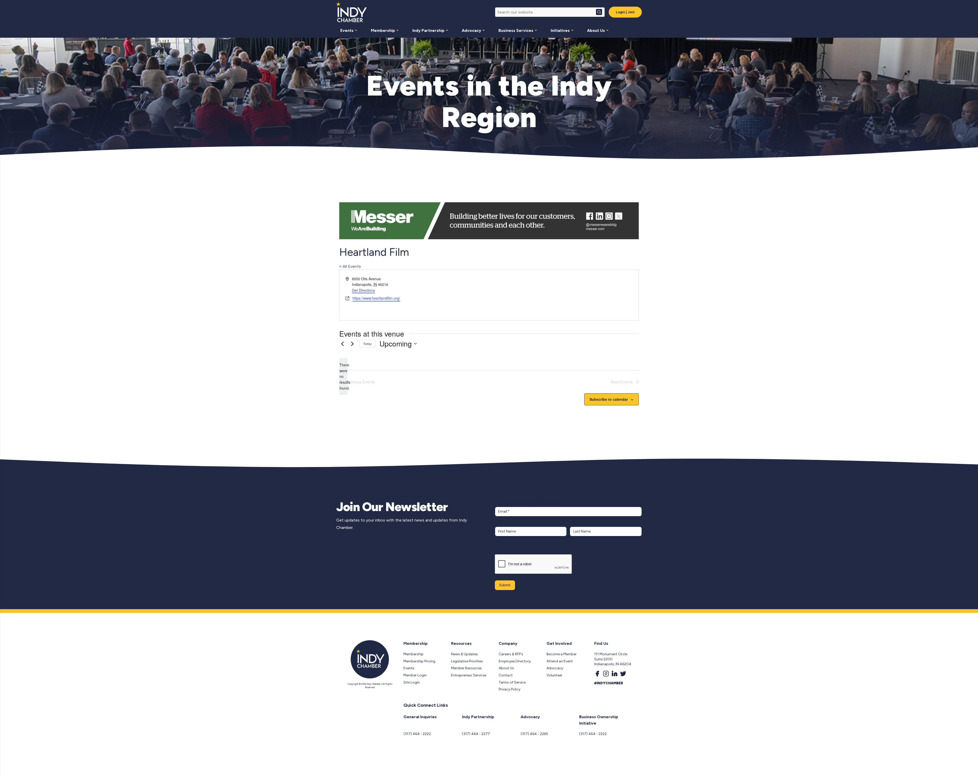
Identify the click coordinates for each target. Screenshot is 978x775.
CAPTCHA (504, 549)
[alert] (343, 376)
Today (367, 343)
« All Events (350, 266)
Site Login (411, 682)
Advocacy (471, 30)
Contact (506, 675)
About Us (596, 30)
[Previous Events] (342, 344)
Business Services (515, 30)
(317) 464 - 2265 (534, 734)
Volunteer (554, 675)
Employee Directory (515, 661)
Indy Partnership (428, 30)
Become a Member (562, 654)
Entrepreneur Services (468, 675)
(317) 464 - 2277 (476, 734)
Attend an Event (560, 661)
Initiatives (560, 30)
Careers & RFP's (511, 654)
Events (347, 30)
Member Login (415, 675)
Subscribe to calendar (609, 399)
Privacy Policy (509, 689)
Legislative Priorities (467, 661)
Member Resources (466, 668)
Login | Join (625, 12)
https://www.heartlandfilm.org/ (376, 298)
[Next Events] (352, 344)
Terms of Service (512, 682)
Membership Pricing (419, 661)
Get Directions (363, 290)
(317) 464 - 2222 (417, 734)
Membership (383, 30)
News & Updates (464, 654)
